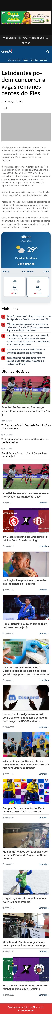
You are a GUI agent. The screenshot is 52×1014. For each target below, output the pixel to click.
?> (26, 477)
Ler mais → (44, 502)
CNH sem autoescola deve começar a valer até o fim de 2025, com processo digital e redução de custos (27, 327)
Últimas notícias (14, 60)
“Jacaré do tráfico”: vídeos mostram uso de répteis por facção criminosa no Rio (28, 318)
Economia (44, 60)
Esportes (34, 60)
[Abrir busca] (48, 51)
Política (25, 60)
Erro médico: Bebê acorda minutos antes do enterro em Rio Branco (25, 351)
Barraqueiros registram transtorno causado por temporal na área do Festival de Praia (25, 360)
